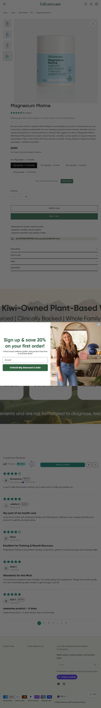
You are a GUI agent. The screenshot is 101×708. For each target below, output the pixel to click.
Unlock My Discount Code (25, 367)
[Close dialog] (98, 324)
